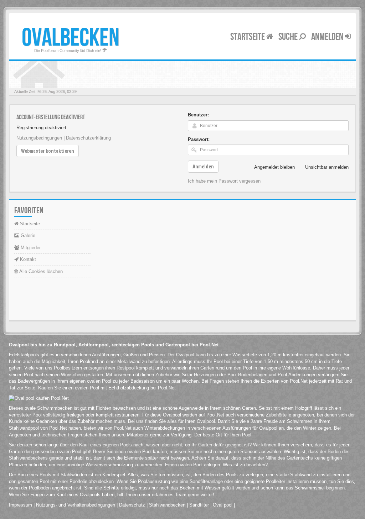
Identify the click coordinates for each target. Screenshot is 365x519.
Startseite (248, 37)
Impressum (20, 505)
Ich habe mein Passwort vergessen (224, 181)
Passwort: (199, 139)
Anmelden (328, 37)
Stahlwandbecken (167, 505)
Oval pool (222, 505)
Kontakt (27, 259)
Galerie (27, 235)
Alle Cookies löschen (40, 271)
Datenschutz (132, 505)
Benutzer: (198, 114)
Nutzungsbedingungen (39, 138)
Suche (288, 37)
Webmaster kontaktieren (47, 151)
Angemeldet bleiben (274, 167)
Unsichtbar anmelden (327, 167)
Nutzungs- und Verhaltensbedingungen (75, 505)
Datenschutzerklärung (88, 138)
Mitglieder (30, 247)
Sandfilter (199, 505)
